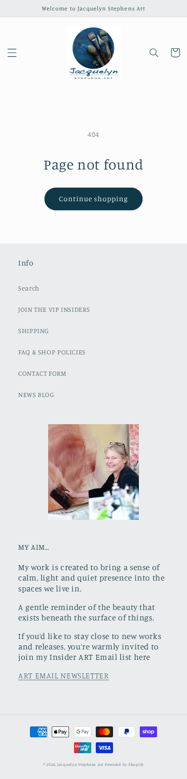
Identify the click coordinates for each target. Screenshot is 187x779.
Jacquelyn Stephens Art (80, 764)
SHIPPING (33, 330)
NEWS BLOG (36, 394)
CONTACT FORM (42, 373)
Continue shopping (93, 198)
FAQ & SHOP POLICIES (52, 352)
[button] (11, 52)
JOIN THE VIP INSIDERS (54, 309)
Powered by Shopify (124, 764)
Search (28, 288)
